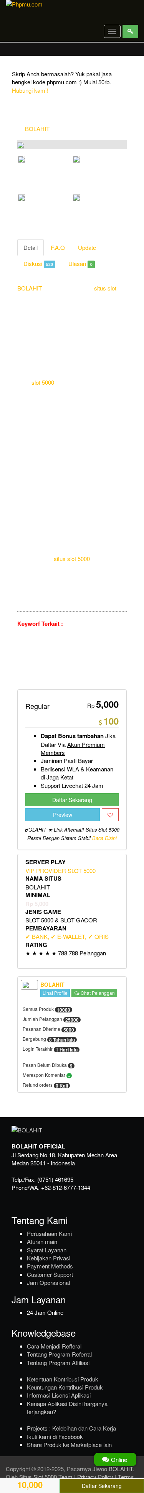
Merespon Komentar (46, 1075)
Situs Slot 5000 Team (46, 1477)
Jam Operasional (48, 1282)
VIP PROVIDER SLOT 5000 (60, 870)
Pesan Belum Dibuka (48, 1065)
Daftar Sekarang (72, 800)
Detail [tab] (30, 247)
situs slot (105, 288)
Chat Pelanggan (97, 992)
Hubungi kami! (30, 90)
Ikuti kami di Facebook (55, 1436)
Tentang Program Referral (59, 1354)
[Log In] (130, 31)
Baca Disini (104, 838)
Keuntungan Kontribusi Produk (65, 1387)
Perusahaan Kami (49, 1233)
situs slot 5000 (72, 559)
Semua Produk (46, 1009)
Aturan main (42, 1241)
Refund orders (45, 1085)
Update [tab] (87, 247)
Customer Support (50, 1274)
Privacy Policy (95, 1477)
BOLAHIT (37, 129)
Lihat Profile (55, 992)
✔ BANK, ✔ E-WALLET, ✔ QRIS (67, 936)
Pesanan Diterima (48, 1029)
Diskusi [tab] (38, 263)
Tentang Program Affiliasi (58, 1362)
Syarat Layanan (46, 1250)
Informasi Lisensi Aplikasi (59, 1395)
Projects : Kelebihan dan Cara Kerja (71, 1428)
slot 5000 (42, 382)
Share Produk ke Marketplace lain (69, 1444)
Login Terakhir (50, 1049)
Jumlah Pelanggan (51, 1019)
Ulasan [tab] (80, 263)
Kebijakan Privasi (48, 1258)
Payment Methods (50, 1266)
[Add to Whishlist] (110, 814)
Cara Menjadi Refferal (54, 1346)
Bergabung (49, 1039)
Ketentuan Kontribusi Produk (62, 1379)
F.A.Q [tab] (58, 247)
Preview (62, 815)
